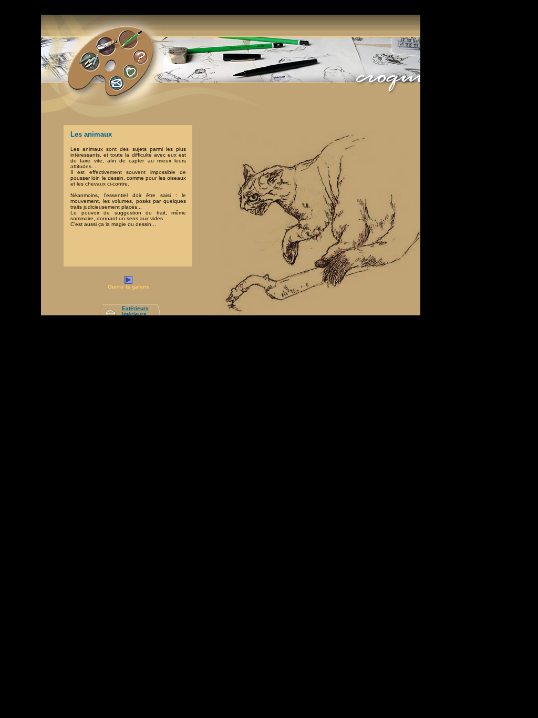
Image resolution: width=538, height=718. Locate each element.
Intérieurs (134, 314)
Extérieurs (135, 308)
